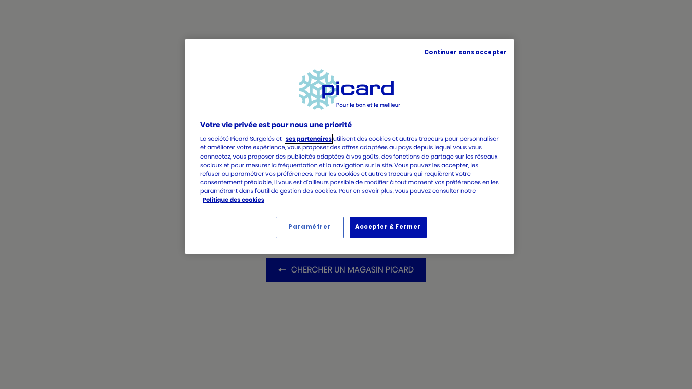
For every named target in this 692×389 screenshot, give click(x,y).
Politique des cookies (233, 200)
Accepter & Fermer (388, 227)
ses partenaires (309, 139)
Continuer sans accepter (465, 52)
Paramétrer (309, 227)
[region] (349, 146)
